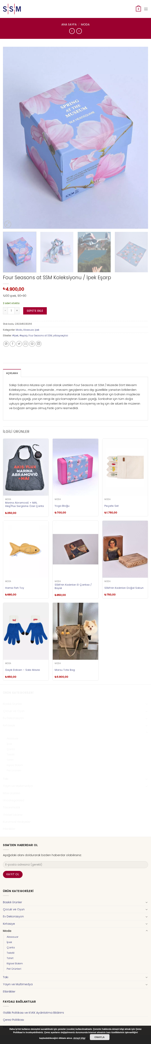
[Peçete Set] (125, 467)
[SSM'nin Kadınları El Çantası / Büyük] (75, 549)
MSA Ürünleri (11, 793)
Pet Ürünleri (14, 770)
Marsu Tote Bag (65, 670)
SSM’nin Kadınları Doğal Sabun (124, 588)
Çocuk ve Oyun (14, 711)
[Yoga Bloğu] (75, 467)
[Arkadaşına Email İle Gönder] (26, 344)
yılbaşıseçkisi (60, 335)
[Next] (140, 137)
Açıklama (12, 373)
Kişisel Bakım (15, 765)
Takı (5, 779)
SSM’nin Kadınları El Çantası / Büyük (73, 586)
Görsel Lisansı (12, 815)
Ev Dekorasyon (13, 718)
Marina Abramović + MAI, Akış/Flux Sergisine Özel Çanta (24, 504)
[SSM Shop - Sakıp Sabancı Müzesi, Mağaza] (19, 9)
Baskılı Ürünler (12, 704)
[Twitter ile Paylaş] (19, 344)
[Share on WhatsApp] (6, 344)
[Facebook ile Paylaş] (13, 344)
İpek (37, 329)
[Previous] (10, 137)
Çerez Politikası (13, 1020)
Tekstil (10, 754)
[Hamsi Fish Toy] (26, 549)
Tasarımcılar (11, 807)
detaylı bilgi (79, 1038)
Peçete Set (111, 506)
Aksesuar (28, 329)
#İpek (15, 335)
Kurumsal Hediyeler (16, 822)
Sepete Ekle (35, 311)
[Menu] (146, 9)
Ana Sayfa (69, 24)
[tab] (12, 373)
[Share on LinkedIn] (38, 344)
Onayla (99, 1037)
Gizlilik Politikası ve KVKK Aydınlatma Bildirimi (33, 1013)
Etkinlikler (9, 829)
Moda (85, 24)
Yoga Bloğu (62, 506)
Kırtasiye (9, 725)
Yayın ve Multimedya (18, 786)
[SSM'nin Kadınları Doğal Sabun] (125, 549)
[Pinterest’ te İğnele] (32, 344)
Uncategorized (13, 800)
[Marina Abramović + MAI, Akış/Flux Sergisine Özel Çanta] (26, 467)
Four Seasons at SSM (40, 335)
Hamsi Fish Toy (14, 588)
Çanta (11, 749)
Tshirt (10, 760)
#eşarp (23, 335)
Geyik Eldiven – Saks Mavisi (22, 670)
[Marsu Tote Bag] (75, 631)
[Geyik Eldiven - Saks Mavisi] (26, 631)
